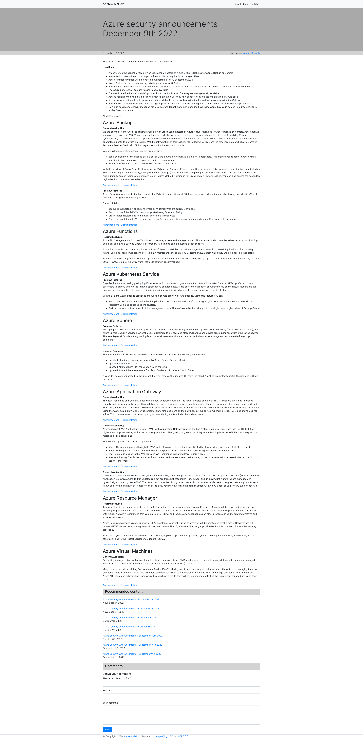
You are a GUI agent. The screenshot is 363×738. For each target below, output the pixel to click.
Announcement (111, 185)
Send (107, 729)
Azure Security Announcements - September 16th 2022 (132, 644)
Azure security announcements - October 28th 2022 (131, 608)
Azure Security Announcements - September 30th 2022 (133, 635)
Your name (108, 690)
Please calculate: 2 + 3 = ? (117, 678)
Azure (246, 53)
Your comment (111, 702)
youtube (254, 4)
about (238, 4)
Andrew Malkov (113, 4)
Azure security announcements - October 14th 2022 (131, 617)
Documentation (129, 185)
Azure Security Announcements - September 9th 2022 (132, 653)
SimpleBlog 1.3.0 (164, 736)
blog (245, 4)
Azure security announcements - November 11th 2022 (132, 599)
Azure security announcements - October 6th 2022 (130, 626)
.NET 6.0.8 (182, 736)
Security (255, 53)
